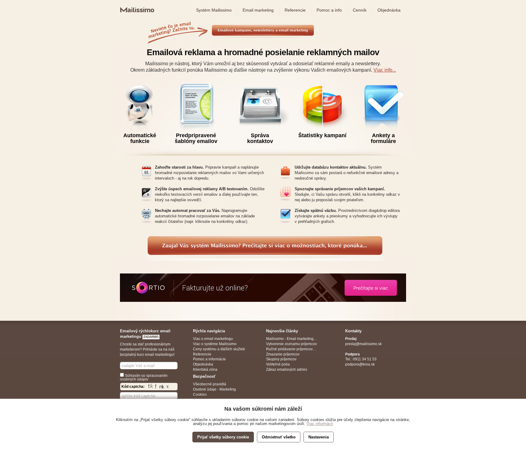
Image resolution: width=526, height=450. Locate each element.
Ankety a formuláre (383, 138)
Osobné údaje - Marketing (214, 389)
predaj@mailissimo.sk (363, 344)
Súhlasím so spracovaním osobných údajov (143, 377)
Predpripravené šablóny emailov (196, 138)
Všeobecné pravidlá (209, 384)
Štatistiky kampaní (322, 135)
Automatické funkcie (139, 138)
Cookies (200, 394)
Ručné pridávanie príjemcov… (291, 349)
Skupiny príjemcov (281, 359)
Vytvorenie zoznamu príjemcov (291, 344)
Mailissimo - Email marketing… (291, 339)
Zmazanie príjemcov (283, 354)
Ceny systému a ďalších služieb (219, 349)
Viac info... (384, 70)
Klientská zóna (205, 369)
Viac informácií (320, 423)
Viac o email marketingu (213, 339)
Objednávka (203, 364)
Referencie (202, 354)
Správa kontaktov (260, 138)
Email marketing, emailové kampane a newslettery (255, 36)
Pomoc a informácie (209, 359)
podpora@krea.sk (360, 364)
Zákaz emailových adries (286, 369)
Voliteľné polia (278, 364)
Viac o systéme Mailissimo (215, 344)
